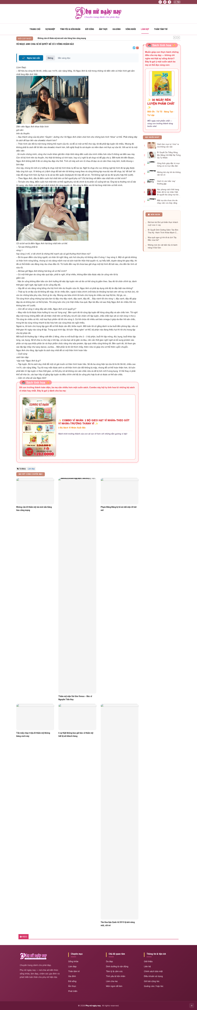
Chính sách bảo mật (153, 971)
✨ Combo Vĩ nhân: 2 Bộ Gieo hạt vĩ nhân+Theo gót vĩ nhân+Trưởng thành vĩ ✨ (94, 422)
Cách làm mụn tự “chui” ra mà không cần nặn (168, 145)
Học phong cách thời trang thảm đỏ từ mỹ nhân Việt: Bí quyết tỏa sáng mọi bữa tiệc (168, 192)
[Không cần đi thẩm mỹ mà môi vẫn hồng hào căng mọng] (35, 491)
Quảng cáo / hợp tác (153, 986)
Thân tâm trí (160, 29)
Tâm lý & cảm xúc (114, 971)
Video (24, 937)
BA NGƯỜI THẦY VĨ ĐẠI (47, 38)
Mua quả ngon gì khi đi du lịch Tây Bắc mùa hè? (162, 238)
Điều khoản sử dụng (153, 976)
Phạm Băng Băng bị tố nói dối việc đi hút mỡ (119, 508)
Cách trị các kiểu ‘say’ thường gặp (166, 182)
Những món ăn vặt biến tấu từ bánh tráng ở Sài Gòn (162, 246)
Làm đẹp (145, 29)
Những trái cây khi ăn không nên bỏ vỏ (169, 173)
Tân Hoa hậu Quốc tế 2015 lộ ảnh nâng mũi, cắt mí (118, 924)
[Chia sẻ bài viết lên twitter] (134, 48)
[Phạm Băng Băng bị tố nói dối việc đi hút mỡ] (119, 491)
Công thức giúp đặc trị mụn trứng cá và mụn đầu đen (168, 164)
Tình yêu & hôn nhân (115, 976)
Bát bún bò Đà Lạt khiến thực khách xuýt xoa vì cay (163, 223)
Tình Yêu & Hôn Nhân (70, 29)
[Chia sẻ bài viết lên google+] (137, 48)
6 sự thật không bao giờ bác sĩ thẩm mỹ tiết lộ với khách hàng (75, 734)
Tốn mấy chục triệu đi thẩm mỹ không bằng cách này (33, 734)
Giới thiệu (148, 961)
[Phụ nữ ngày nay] (98, 18)
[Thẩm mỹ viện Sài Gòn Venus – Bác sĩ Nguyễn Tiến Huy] (77, 586)
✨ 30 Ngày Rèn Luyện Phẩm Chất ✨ (161, 103)
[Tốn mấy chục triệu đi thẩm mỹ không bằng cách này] (35, 717)
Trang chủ (35, 29)
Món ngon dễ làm (114, 986)
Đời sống (89, 29)
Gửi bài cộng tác (152, 981)
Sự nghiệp (50, 29)
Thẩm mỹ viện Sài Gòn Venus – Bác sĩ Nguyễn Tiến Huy (75, 698)
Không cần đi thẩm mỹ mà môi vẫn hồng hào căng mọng (34, 508)
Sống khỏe (130, 29)
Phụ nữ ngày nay (93, 1005)
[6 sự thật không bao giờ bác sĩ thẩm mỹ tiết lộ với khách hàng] (77, 717)
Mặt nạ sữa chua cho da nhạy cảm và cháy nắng (167, 201)
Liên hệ (147, 966)
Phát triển (72, 991)
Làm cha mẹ (112, 981)
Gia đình (116, 29)
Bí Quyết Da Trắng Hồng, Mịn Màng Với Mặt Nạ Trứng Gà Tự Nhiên (169, 155)
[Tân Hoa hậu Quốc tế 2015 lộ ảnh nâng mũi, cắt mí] (119, 811)
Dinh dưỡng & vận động (117, 966)
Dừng (50, 57)
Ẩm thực (103, 29)
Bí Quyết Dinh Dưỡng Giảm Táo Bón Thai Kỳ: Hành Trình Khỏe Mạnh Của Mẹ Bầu (163, 231)
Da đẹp (109, 961)
